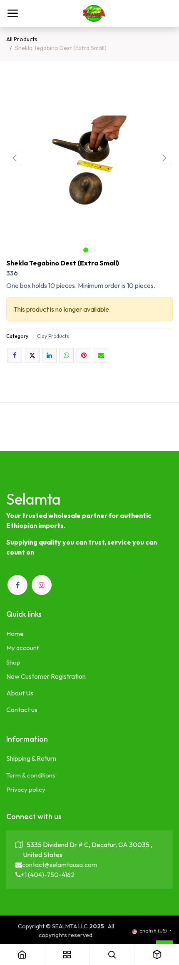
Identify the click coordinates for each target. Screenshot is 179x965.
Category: (18, 336)
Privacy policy (25, 789)
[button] (14, 157)
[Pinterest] (84, 355)
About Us (19, 693)
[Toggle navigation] (12, 13)
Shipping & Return (31, 758)
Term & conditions (30, 775)
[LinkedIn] (49, 355)
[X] (32, 355)
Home (15, 634)
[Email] (101, 355)
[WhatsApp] (66, 355)
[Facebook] (14, 355)
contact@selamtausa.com (59, 864)
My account (22, 648)
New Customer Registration (46, 676)
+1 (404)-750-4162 (48, 874)
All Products (21, 39)
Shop (13, 662)
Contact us (21, 709)
